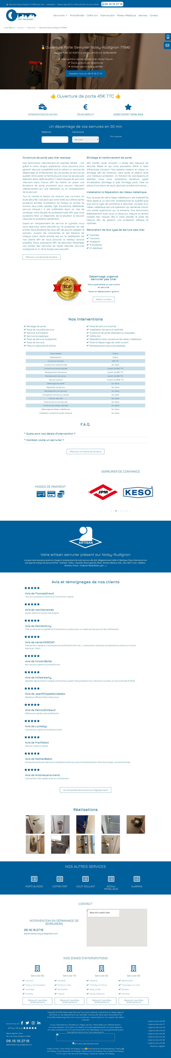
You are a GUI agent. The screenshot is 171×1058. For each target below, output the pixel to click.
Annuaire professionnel (57, 1030)
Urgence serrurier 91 (156, 1030)
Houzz (52, 1025)
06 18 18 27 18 (113, 4)
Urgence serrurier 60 (156, 1021)
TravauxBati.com (100, 1025)
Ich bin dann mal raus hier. (68, 1053)
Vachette (63, 562)
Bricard (106, 562)
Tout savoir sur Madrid (74, 1027)
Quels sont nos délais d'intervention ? (50, 433)
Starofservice (62, 1025)
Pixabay (76, 1048)
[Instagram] (33, 1023)
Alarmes (143, 15)
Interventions (78, 132)
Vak (119, 562)
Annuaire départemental (95, 1027)
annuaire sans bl (97, 1032)
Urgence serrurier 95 (156, 1043)
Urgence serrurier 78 (156, 1027)
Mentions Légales (157, 1046)
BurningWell (109, 1051)
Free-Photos (65, 1048)
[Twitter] (27, 1023)
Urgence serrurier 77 (156, 1024)
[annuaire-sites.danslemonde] (85, 1043)
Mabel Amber (87, 1051)
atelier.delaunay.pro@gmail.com (19, 1044)
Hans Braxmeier (64, 1051)
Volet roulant (107, 15)
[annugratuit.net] (85, 1037)
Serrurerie (59, 15)
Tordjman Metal (86, 565)
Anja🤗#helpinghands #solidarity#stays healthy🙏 (102, 1048)
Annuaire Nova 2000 (77, 1030)
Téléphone (46, 132)
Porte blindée (77, 15)
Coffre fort (92, 15)
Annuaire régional (114, 1027)
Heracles (79, 562)
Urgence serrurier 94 (156, 1040)
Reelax (96, 565)
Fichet (55, 562)
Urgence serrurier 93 (156, 1037)
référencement (114, 1025)
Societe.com (74, 1025)
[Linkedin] (38, 1023)
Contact (154, 15)
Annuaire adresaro (56, 1027)
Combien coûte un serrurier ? (45, 440)
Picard (75, 565)
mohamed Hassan (97, 1053)
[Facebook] (22, 1023)
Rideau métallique (126, 15)
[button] (85, 434)
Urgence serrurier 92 (156, 1033)
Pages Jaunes (86, 1025)
